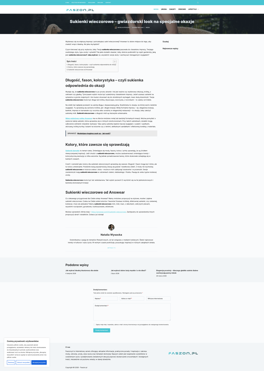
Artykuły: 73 (111, 248)
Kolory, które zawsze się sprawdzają (81, 67)
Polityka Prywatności (79, 2)
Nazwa (98, 298)
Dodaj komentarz (101, 306)
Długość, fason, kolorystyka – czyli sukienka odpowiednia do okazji (92, 64)
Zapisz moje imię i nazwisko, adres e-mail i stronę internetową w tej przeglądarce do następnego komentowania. (132, 324)
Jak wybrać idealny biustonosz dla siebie (81, 270)
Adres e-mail (126, 298)
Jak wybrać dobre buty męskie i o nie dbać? (128, 270)
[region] (27, 352)
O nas (67, 2)
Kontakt (108, 2)
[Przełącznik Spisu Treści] (113, 61)
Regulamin (91, 2)
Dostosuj (11, 362)
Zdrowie (182, 9)
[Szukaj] (198, 2)
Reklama (100, 2)
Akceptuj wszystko (39, 362)
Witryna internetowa (155, 298)
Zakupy (172, 9)
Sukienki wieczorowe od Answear (80, 69)
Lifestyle (192, 9)
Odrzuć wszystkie (23, 362)
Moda (156, 9)
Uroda (164, 9)
